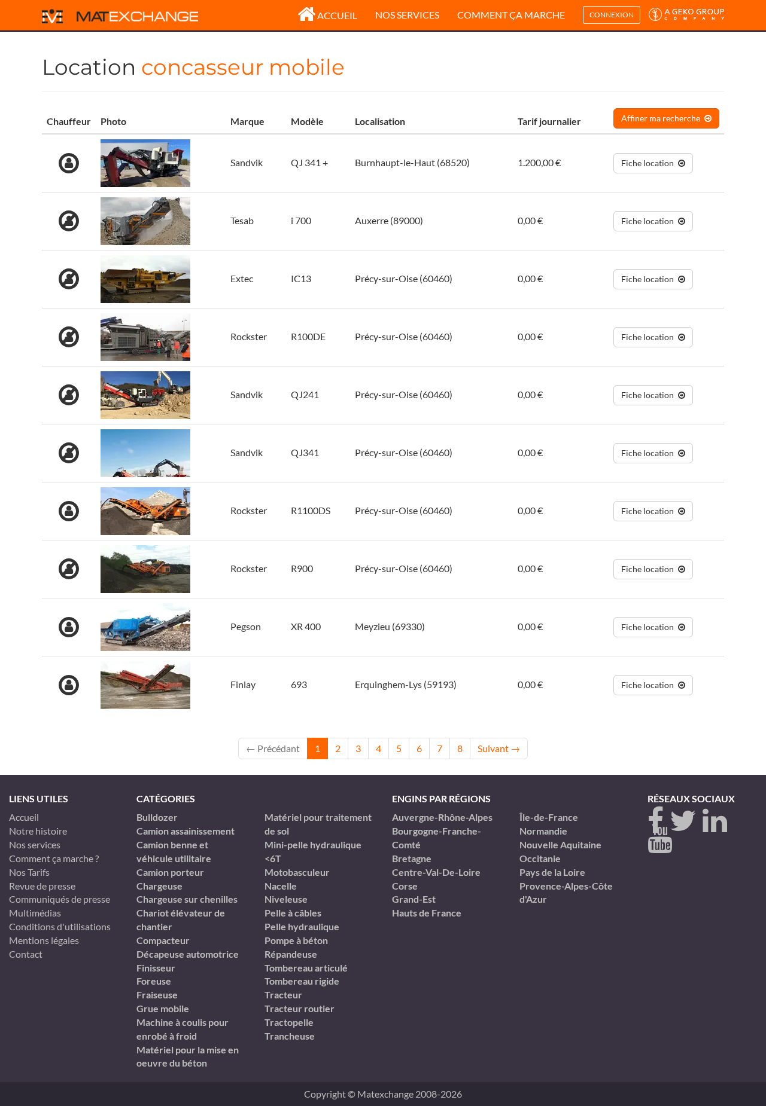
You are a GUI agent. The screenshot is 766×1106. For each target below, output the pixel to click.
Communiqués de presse (59, 899)
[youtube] (660, 839)
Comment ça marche (511, 14)
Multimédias (35, 912)
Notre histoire (38, 830)
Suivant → (499, 748)
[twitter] (683, 821)
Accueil (337, 15)
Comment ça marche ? (54, 858)
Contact (25, 954)
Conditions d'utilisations (60, 926)
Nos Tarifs (29, 872)
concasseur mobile (243, 67)
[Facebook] (656, 821)
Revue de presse (42, 885)
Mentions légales (44, 940)
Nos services (407, 14)
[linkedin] (715, 821)
